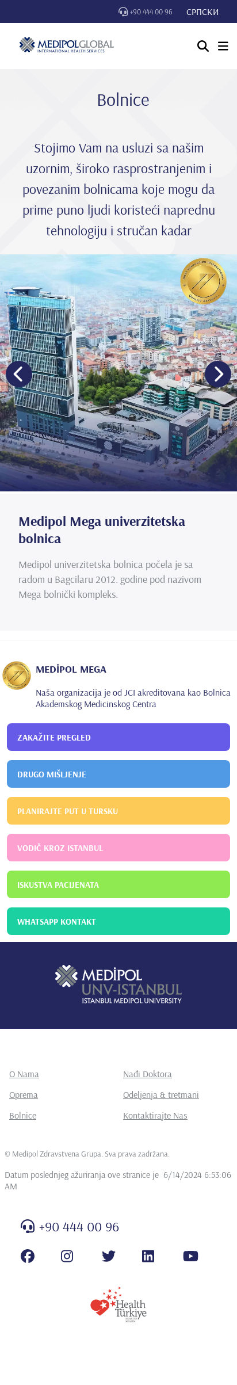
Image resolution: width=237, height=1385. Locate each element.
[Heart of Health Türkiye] (118, 1304)
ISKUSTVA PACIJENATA (58, 884)
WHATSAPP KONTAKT (56, 921)
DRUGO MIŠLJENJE (51, 774)
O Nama (24, 1073)
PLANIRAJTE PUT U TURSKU (67, 811)
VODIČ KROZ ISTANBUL (60, 847)
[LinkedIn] (148, 1256)
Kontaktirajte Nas (155, 1115)
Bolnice (22, 1115)
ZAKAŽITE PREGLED (54, 737)
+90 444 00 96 (151, 11)
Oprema (23, 1094)
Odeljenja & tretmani (161, 1094)
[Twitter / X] (109, 1256)
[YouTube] (190, 1256)
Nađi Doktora (147, 1073)
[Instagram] (67, 1256)
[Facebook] (28, 1256)
